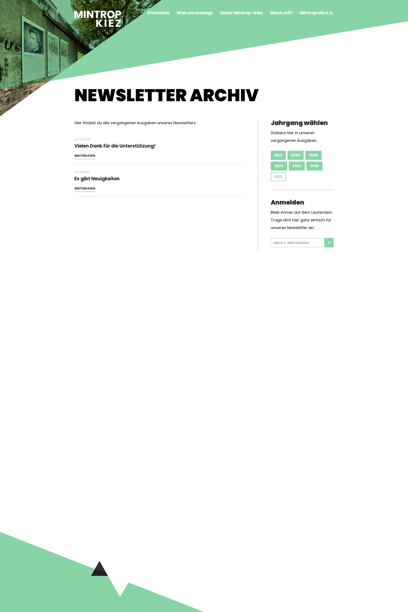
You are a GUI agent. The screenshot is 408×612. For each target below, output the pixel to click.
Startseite (158, 13)
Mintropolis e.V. (317, 13)
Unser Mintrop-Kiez (241, 13)
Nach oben (99, 568)
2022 (314, 166)
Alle (278, 155)
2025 (313, 155)
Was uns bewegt (195, 13)
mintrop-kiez (97, 22)
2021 (278, 176)
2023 (296, 166)
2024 (278, 166)
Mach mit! (281, 13)
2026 (295, 155)
